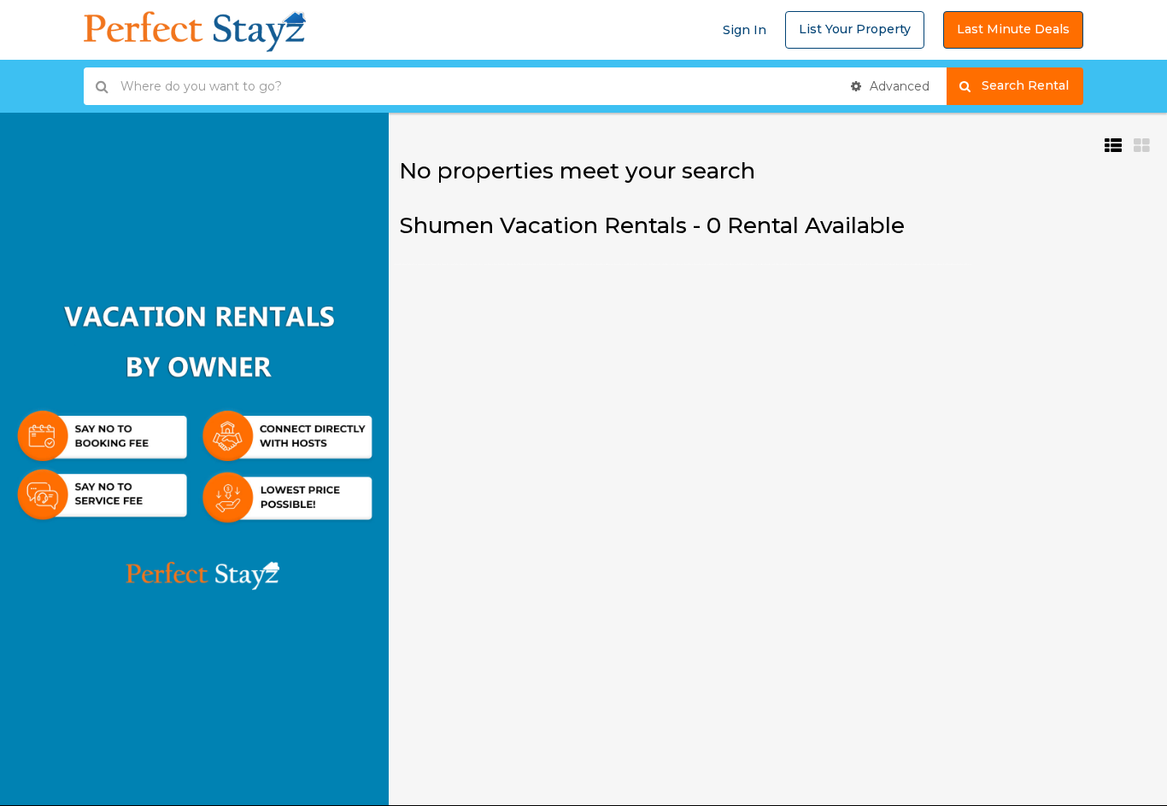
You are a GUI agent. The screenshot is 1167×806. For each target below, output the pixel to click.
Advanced (897, 86)
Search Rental (1032, 85)
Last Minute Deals (1013, 29)
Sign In (744, 30)
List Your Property (855, 29)
